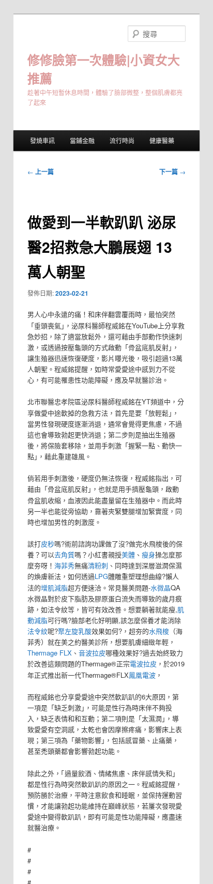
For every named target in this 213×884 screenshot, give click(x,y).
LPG (101, 576)
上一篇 (40, 171)
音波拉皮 (92, 653)
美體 (128, 554)
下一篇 (172, 171)
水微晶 (160, 587)
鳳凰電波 (142, 675)
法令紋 (37, 631)
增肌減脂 (54, 587)
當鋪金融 (82, 140)
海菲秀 (64, 565)
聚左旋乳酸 (75, 631)
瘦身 (148, 554)
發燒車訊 (42, 140)
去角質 (64, 554)
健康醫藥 (161, 140)
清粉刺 (98, 565)
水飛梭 (159, 631)
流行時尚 (122, 140)
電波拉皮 (143, 663)
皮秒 (47, 543)
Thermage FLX (49, 653)
